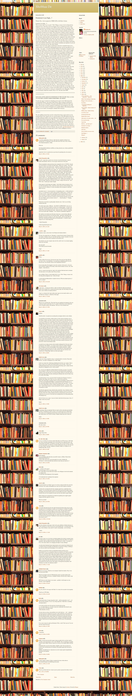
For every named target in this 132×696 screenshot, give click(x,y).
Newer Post (38, 677)
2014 (82, 66)
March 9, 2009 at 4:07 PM (44, 426)
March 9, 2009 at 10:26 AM (44, 281)
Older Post (72, 677)
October (83, 81)
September (84, 83)
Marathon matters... (85, 127)
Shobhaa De (44, 6)
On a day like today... (85, 120)
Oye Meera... (84, 102)
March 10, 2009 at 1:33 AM (44, 564)
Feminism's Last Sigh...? (86, 125)
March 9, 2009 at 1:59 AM (44, 154)
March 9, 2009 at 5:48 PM (44, 434)
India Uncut (82, 24)
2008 (82, 141)
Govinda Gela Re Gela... (86, 114)
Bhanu (81, 22)
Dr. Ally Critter (42, 439)
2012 (82, 70)
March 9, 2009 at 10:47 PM (44, 501)
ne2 (39, 536)
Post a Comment (40, 674)
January (83, 139)
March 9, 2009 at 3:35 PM (44, 418)
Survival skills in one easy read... (87, 131)
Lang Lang (83, 122)
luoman (68, 687)
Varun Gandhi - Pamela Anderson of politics (88, 108)
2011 (82, 72)
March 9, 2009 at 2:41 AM (44, 226)
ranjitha (40, 255)
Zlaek (40, 467)
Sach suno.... (83, 129)
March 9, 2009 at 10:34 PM (44, 478)
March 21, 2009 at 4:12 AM (44, 663)
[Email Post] (51, 131)
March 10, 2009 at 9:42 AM (44, 594)
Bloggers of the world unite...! (87, 100)
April (83, 92)
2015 (82, 64)
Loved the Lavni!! (85, 112)
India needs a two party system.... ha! (88, 118)
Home (55, 677)
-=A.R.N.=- (41, 231)
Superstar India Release (93, 56)
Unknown (41, 638)
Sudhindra (82, 20)
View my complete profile (89, 34)
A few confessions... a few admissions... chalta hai (86, 96)
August (83, 85)
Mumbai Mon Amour (85, 116)
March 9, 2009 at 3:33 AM (44, 250)
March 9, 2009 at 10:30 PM (44, 462)
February (84, 137)
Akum (40, 431)
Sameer (40, 311)
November (84, 79)
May (83, 90)
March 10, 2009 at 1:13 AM (44, 532)
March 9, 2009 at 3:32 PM (44, 404)
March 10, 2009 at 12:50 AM (44, 519)
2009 (82, 75)
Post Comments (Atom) (45, 679)
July (83, 86)
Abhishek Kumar (42, 569)
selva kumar (41, 286)
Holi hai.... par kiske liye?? (86, 123)
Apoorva (40, 483)
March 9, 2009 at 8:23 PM (44, 449)
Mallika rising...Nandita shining (87, 110)
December (84, 77)
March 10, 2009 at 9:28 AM (44, 583)
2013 (82, 68)
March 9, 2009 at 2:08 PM (44, 352)
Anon (40, 506)
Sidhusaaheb (41, 138)
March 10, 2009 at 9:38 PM (44, 654)
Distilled (40, 587)
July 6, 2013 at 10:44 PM (44, 671)
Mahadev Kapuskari (43, 453)
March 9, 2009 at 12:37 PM (44, 307)
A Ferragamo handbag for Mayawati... (86, 105)
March (83, 94)
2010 (82, 73)
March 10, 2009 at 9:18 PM (44, 634)
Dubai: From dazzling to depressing (88, 99)
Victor (40, 668)
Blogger (76, 687)
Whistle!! (83, 135)
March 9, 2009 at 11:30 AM (44, 296)
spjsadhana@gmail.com (68, 126)
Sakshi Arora (41, 357)
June (83, 88)
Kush (40, 598)
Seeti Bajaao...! (84, 133)
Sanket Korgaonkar (43, 158)
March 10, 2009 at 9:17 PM (44, 626)
